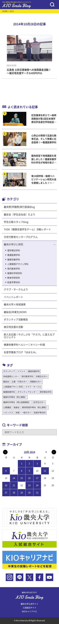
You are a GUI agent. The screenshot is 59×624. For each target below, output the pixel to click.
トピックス (8, 413)
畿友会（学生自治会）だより (19, 214)
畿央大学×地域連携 (15, 304)
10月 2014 (29, 452)
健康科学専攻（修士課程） (15, 397)
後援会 (17, 407)
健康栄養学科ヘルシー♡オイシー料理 (24, 344)
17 (37, 478)
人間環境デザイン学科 (17, 264)
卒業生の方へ (42, 376)
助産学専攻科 (13, 282)
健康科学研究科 (14, 273)
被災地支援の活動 (13, 327)
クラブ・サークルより (16, 289)
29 (21, 493)
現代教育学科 (13, 269)
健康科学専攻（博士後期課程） (17, 402)
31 (37, 493)
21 (14, 485)
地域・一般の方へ (23, 413)
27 (6, 493)
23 (29, 485)
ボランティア (9, 371)
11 (45, 471)
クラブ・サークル (33, 387)
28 (14, 493)
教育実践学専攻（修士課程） (35, 407)
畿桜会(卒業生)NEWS (15, 312)
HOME (5, 11)
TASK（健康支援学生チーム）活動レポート (27, 229)
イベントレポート (13, 297)
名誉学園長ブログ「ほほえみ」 (21, 352)
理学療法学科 (13, 250)
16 (29, 478)
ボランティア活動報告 (16, 319)
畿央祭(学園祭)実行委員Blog (19, 207)
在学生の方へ (39, 402)
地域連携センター (11, 376)
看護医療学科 (13, 255)
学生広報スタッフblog (16, 222)
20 (6, 485)
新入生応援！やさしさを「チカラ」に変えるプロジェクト (29, 335)
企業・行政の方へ (19, 382)
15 (21, 478)
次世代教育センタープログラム (21, 237)
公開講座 (7, 407)
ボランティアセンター (27, 392)
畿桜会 (6, 382)
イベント (21, 371)
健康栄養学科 (13, 260)
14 (14, 478)
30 (29, 493)
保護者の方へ (36, 382)
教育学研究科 (13, 278)
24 (37, 485)
